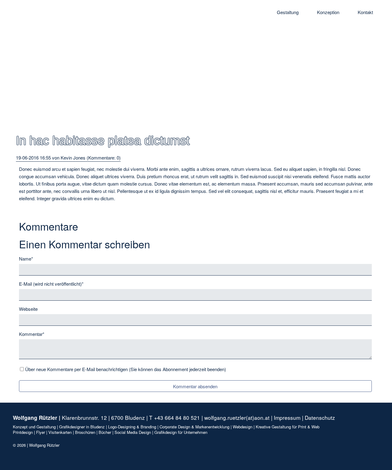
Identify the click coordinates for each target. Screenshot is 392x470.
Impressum (287, 417)
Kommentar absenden (195, 386)
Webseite (28, 309)
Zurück (23, 209)
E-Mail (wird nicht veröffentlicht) (51, 283)
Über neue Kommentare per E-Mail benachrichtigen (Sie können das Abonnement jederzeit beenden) (125, 369)
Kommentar (31, 333)
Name (28, 258)
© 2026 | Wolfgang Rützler (36, 445)
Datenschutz (320, 417)
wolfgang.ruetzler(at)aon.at (237, 417)
